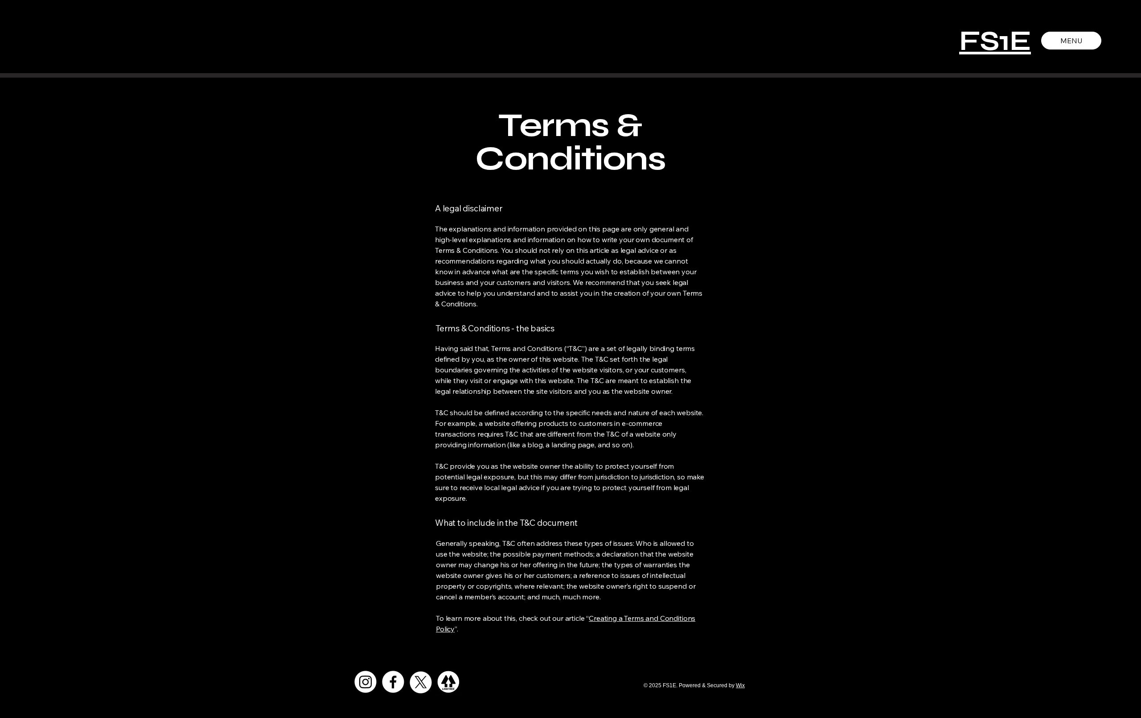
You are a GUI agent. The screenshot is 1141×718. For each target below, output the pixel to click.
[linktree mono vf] (448, 681)
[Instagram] (365, 681)
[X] (420, 681)
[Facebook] (393, 681)
